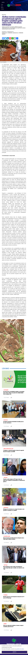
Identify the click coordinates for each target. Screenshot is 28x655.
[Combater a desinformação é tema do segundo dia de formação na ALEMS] (14, 438)
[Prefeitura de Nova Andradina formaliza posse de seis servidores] (14, 409)
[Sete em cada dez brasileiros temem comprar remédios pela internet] (14, 613)
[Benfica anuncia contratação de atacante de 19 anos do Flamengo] (14, 584)
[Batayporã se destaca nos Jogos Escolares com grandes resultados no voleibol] (14, 496)
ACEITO (14, 652)
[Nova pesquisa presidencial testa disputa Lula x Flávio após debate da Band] (14, 525)
